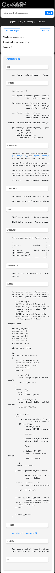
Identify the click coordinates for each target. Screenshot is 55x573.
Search (49, 13)
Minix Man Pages (12, 31)
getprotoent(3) (18, 533)
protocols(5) (31, 533)
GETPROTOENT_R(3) (13, 59)
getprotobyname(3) (19, 156)
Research (45, 31)
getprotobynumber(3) (41, 156)
